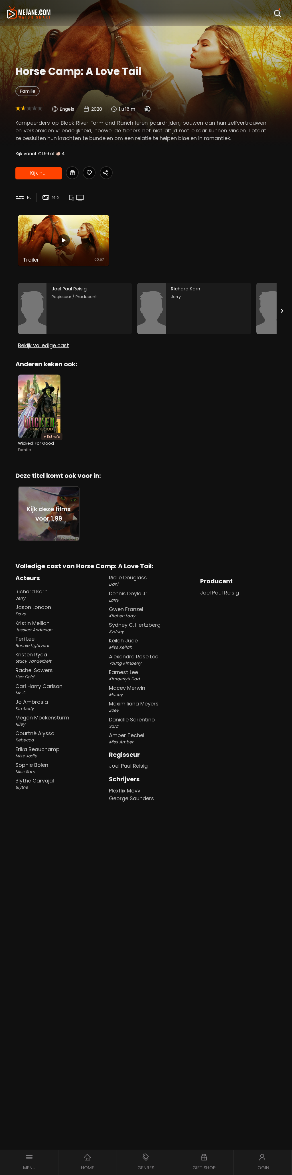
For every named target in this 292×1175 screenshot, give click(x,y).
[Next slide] (282, 310)
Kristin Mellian (33, 626)
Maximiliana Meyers (134, 706)
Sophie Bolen (31, 767)
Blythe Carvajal (34, 783)
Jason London (33, 610)
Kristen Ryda (33, 657)
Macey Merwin (127, 690)
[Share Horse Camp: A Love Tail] (106, 172)
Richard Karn (31, 594)
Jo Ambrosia (31, 704)
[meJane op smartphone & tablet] (72, 198)
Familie (27, 91)
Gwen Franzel (126, 612)
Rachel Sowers (34, 673)
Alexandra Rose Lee (133, 659)
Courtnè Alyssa (34, 736)
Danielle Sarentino (132, 722)
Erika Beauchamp (37, 752)
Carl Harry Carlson (38, 689)
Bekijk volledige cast (43, 345)
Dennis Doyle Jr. (128, 596)
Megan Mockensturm (42, 720)
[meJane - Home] (29, 13)
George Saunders (131, 798)
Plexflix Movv (124, 790)
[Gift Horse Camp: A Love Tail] (72, 172)
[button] (29, 1162)
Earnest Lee (124, 675)
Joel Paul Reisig (128, 765)
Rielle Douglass (128, 580)
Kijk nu (38, 172)
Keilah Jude (123, 643)
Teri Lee (32, 641)
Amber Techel (126, 738)
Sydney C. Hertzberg (135, 627)
